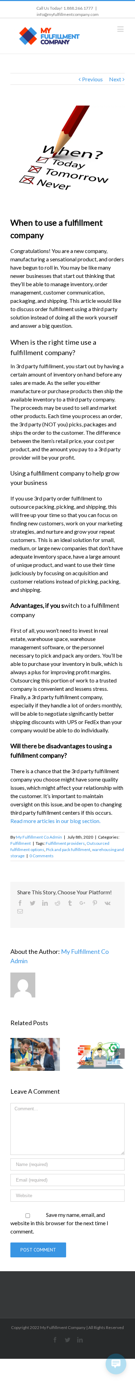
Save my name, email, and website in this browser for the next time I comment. (59, 1223)
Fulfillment (20, 843)
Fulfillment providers (65, 843)
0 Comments (41, 855)
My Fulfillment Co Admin (39, 837)
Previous (92, 79)
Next (115, 79)
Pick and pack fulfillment (68, 849)
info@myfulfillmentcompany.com (68, 14)
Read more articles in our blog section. (55, 820)
